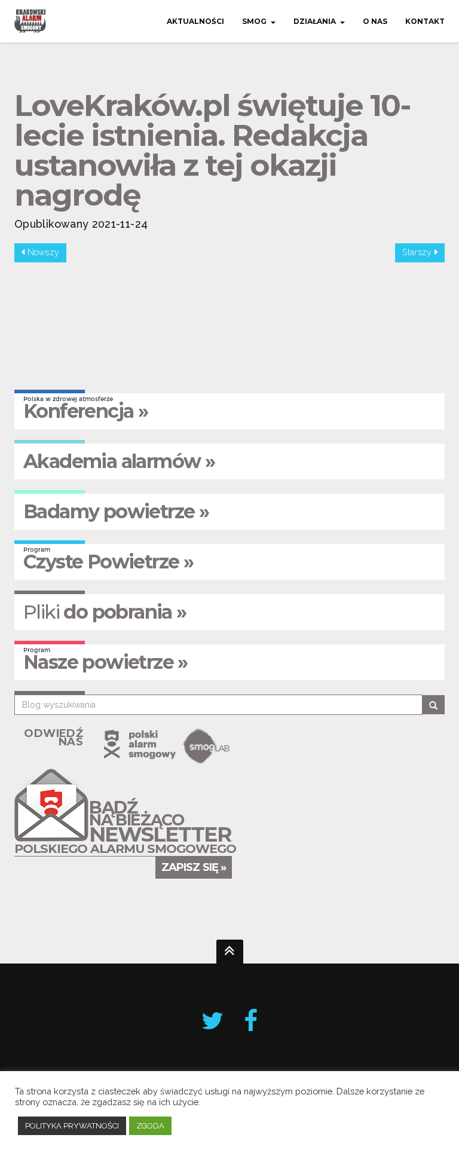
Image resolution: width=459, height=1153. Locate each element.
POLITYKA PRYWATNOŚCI (72, 1125)
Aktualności (195, 21)
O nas (375, 21)
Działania (314, 21)
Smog (254, 21)
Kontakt (425, 21)
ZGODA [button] (150, 1125)
